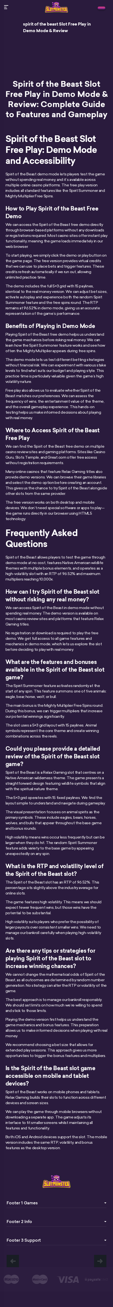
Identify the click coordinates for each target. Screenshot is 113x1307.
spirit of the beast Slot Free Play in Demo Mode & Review (57, 27)
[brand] (101, 8)
